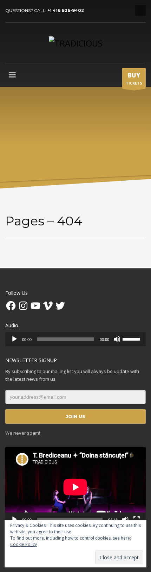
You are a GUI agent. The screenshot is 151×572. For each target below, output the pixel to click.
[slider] (132, 338)
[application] (75, 339)
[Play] (14, 339)
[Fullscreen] (136, 519)
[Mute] (116, 339)
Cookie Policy (23, 544)
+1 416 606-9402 (65, 10)
